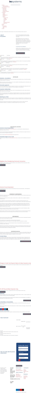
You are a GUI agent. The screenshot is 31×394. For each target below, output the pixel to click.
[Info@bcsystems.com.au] (9, 379)
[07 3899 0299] (9, 382)
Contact (3, 28)
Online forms (4, 8)
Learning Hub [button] (4, 12)
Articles (4, 13)
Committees (5, 19)
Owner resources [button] (4, 7)
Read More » (11, 65)
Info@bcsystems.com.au (15, 378)
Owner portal (4, 9)
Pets (4, 21)
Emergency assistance (6, 11)
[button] (5, 4)
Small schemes (5, 10)
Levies (4, 20)
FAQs (3, 27)
